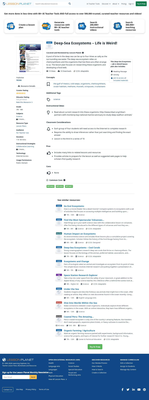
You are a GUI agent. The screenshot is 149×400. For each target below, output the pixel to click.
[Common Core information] (64, 180)
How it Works (97, 366)
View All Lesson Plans (57, 379)
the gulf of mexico (61, 83)
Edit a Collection (126, 363)
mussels (80, 86)
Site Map (19, 389)
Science (19, 116)
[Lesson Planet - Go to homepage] (18, 4)
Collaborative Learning (25, 146)
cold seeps (75, 83)
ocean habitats (60, 86)
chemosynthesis (98, 83)
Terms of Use (44, 389)
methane (71, 86)
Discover (105, 4)
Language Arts (54, 366)
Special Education (75, 369)
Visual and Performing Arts (74, 374)
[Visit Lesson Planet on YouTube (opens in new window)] (139, 389)
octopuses (89, 86)
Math (51, 373)
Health (51, 363)
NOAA (19, 80)
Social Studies (73, 366)
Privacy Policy (31, 389)
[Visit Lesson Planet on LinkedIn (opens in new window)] (133, 389)
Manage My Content (128, 369)
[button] (29, 102)
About (115, 4)
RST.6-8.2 (50, 186)
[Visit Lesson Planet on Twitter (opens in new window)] (128, 389)
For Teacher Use (22, 133)
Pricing (123, 4)
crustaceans (100, 86)
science (57, 99)
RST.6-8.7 (69, 186)
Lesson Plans (21, 126)
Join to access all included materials (120, 79)
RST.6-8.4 (59, 186)
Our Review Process (99, 363)
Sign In (131, 4)
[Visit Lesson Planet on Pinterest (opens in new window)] (144, 389)
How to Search (97, 369)
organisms (85, 83)
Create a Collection (99, 373)
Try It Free (141, 4)
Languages (53, 369)
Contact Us (8, 389)
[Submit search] (69, 3)
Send (33, 377)
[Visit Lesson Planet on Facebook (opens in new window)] (122, 389)
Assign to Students (127, 366)
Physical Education (56, 376)
